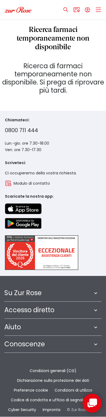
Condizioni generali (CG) (53, 370)
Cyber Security (22, 409)
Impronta (51, 409)
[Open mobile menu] (98, 9)
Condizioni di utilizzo (73, 390)
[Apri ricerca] (66, 9)
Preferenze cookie (31, 390)
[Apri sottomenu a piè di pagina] (96, 293)
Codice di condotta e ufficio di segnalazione (53, 400)
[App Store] (23, 208)
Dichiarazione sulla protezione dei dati (53, 380)
